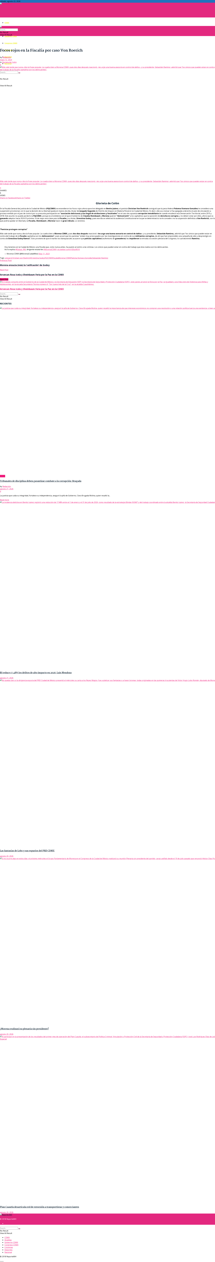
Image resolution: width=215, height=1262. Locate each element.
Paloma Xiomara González (82, 258)
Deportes (8, 1250)
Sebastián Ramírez (100, 258)
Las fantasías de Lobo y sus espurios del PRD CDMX (27, 851)
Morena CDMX (64, 258)
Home (7, 1223)
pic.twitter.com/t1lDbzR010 (68, 249)
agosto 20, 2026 (6, 856)
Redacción (6, 57)
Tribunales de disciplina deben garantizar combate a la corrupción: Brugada (40, 481)
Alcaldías (8, 1240)
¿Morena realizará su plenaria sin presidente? (24, 1029)
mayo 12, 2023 (6, 60)
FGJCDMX (49, 258)
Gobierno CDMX (10, 36)
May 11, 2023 (44, 253)
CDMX (6, 23)
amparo (8, 258)
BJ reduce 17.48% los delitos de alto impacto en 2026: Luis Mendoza (36, 673)
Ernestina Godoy (38, 258)
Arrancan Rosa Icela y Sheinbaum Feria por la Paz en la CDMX (32, 289)
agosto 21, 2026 (6, 489)
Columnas (8, 1247)
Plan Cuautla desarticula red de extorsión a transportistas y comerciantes (39, 1207)
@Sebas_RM (21, 249)
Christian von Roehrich (21, 258)
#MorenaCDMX (50, 249)
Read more (4, 500)
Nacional (8, 64)
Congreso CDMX (10, 43)
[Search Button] (19, 30)
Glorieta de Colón (9, 62)
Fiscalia (55, 258)
